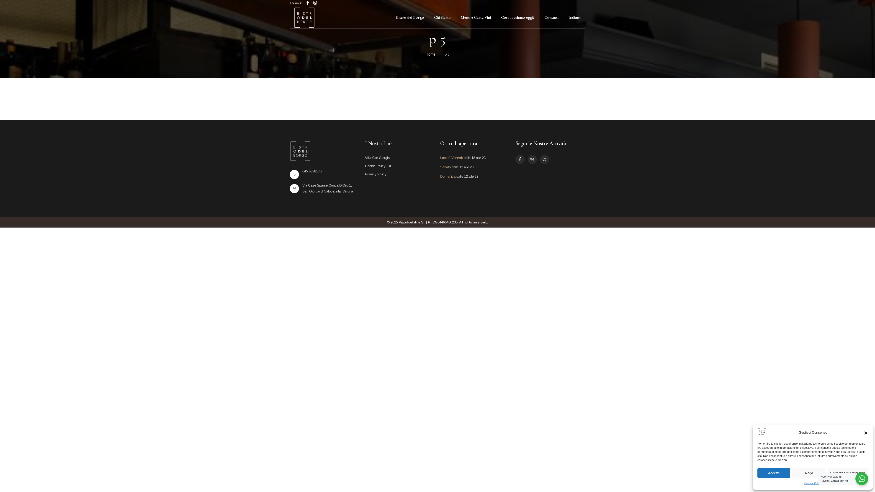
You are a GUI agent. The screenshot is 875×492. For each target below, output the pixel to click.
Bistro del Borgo (410, 17)
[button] (866, 432)
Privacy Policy (375, 174)
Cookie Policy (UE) (379, 166)
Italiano (575, 17)
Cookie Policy (812, 483)
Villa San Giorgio (377, 158)
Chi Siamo (442, 17)
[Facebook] (307, 3)
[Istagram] (315, 3)
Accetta (774, 473)
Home (430, 54)
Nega (809, 473)
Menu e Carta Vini (476, 17)
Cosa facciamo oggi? (517, 17)
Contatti (551, 17)
